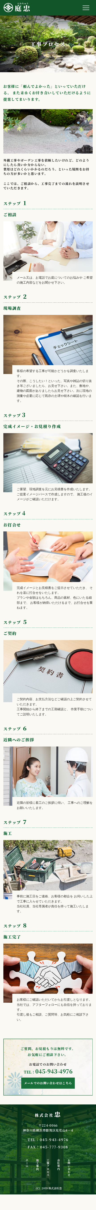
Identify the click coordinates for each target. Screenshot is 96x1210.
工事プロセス (48, 1167)
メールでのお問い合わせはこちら (48, 1083)
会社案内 (59, 1164)
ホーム (27, 1163)
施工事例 (37, 1164)
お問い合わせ (69, 1167)
